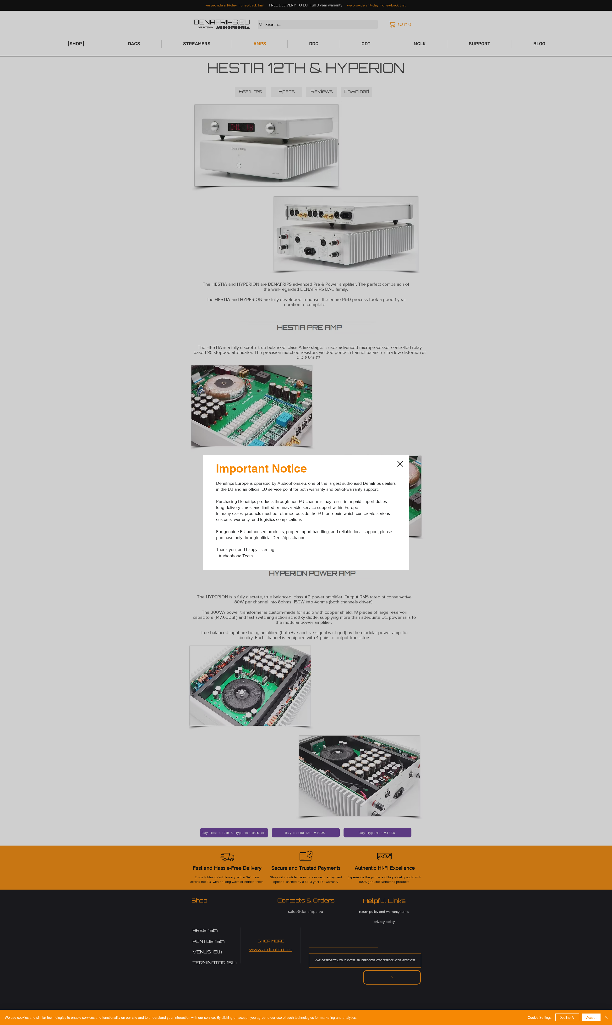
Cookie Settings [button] (540, 1017)
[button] (400, 464)
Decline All (567, 1017)
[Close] (606, 1017)
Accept (591, 1017)
